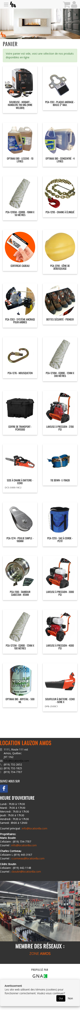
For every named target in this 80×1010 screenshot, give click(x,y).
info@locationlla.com (16, 760)
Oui (61, 998)
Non (70, 998)
